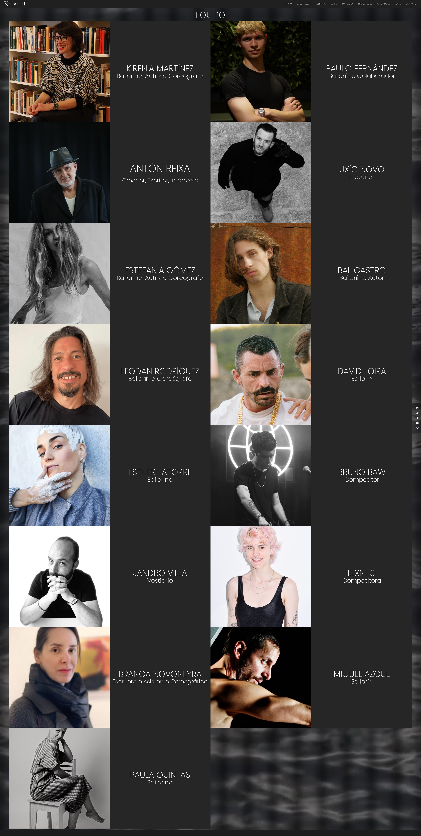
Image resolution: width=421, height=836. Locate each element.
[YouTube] (417, 423)
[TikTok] (417, 413)
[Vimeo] (417, 428)
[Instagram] (417, 408)
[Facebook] (417, 418)
